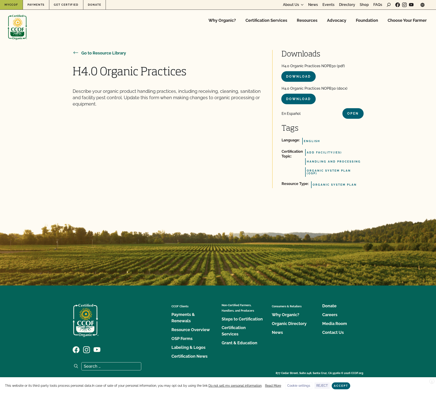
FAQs (377, 5)
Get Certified (66, 4)
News (313, 5)
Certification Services (266, 20)
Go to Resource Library (103, 53)
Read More (273, 385)
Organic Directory (289, 323)
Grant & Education (239, 342)
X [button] (432, 381)
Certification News (189, 356)
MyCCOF (11, 4)
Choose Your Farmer (407, 20)
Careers (329, 314)
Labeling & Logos (188, 347)
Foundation (367, 20)
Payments (36, 4)
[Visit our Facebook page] (397, 4)
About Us (291, 5)
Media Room (334, 323)
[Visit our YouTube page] (411, 4)
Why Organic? (222, 20)
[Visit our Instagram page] (404, 4)
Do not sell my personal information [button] (235, 385)
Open (353, 113)
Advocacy (336, 20)
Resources (307, 20)
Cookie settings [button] (298, 385)
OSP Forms (182, 338)
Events (328, 5)
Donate (94, 4)
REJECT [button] (322, 385)
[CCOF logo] (17, 23)
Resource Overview (190, 329)
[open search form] (389, 5)
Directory (347, 5)
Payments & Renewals (183, 317)
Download (298, 76)
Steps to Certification (242, 319)
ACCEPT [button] (341, 385)
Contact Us (333, 332)
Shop (364, 5)
